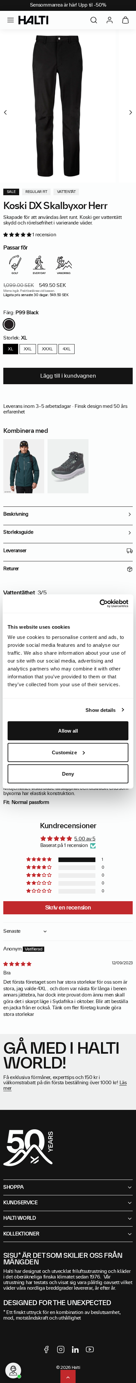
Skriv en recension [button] (68, 907)
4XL (66, 349)
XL (10, 349)
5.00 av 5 (84, 839)
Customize (64, 752)
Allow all (68, 731)
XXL (28, 349)
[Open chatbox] (13, 1370)
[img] (17, 964)
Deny (68, 774)
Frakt (23, 291)
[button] (10, 20)
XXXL (47, 349)
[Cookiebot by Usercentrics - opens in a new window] (99, 603)
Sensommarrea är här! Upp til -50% (68, 5)
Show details (100, 710)
